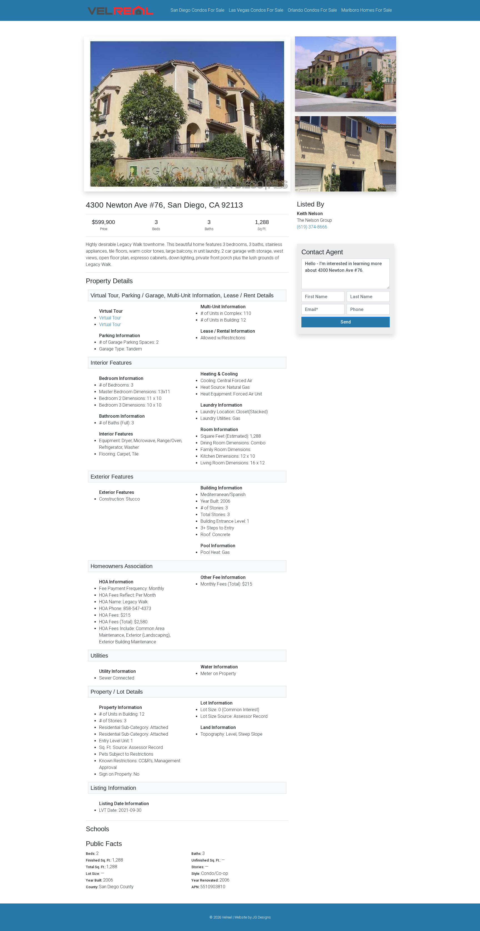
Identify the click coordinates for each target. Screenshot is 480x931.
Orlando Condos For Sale (312, 10)
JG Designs (261, 917)
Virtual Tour (110, 317)
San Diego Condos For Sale (197, 10)
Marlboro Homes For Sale (366, 10)
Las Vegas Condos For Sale (256, 10)
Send (346, 322)
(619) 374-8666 (312, 227)
